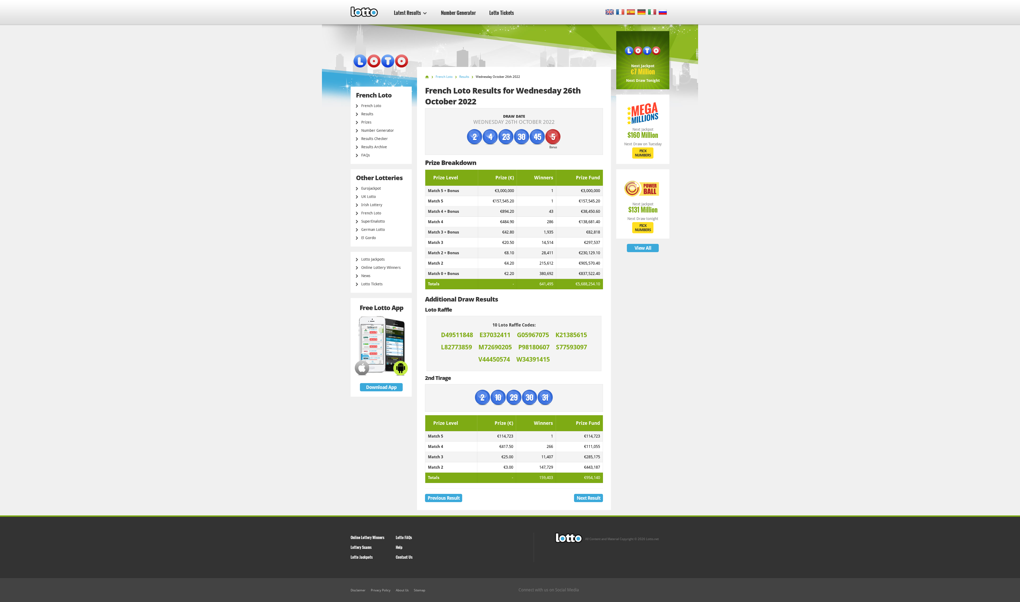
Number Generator (458, 12)
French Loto (371, 106)
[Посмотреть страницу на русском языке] (663, 12)
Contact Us (404, 557)
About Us (402, 590)
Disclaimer (358, 590)
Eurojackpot (371, 188)
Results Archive (374, 147)
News (365, 276)
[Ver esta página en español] (631, 12)
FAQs (365, 155)
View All (643, 248)
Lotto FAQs (404, 537)
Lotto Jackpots (373, 259)
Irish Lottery (371, 205)
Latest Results (407, 12)
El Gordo (368, 238)
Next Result (588, 498)
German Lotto (373, 229)
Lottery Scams (361, 547)
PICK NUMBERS (643, 153)
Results (367, 114)
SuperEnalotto (373, 221)
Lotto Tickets (501, 12)
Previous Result (444, 498)
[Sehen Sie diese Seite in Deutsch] (642, 12)
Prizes (366, 122)
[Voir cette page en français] (620, 12)
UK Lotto (368, 196)
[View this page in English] (610, 12)
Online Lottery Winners (381, 267)
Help (399, 547)
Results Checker (374, 139)
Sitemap (419, 590)
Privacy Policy (380, 590)
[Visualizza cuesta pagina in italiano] (652, 12)
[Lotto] (427, 77)
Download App (381, 387)
